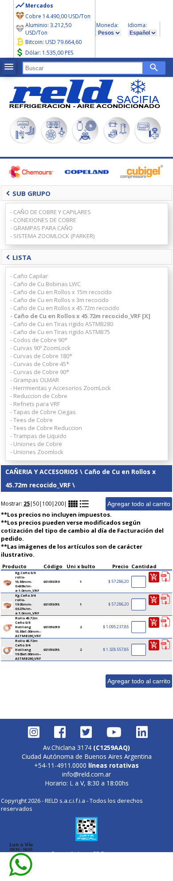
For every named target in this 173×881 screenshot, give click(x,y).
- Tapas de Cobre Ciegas (43, 412)
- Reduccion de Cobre (38, 396)
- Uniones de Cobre (36, 444)
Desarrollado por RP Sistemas (86, 853)
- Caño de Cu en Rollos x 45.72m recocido (64, 308)
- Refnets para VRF (35, 404)
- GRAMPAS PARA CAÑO (41, 228)
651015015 (51, 604)
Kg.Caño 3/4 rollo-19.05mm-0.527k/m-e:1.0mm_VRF (27, 604)
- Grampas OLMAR (34, 380)
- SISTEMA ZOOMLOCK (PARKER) (52, 236)
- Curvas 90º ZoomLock (40, 348)
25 (27, 503)
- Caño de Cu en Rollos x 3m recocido (59, 300)
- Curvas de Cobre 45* (39, 364)
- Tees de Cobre (31, 420)
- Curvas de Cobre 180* (41, 356)
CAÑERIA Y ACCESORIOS (41, 471)
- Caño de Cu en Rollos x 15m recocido (61, 292)
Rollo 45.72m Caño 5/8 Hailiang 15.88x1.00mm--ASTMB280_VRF (28, 627)
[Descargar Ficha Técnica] (165, 577)
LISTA (18, 257)
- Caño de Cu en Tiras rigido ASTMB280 (61, 324)
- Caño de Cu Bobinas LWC (45, 284)
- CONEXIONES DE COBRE (43, 220)
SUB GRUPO (28, 193)
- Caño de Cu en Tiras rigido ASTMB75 (60, 332)
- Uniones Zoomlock (36, 452)
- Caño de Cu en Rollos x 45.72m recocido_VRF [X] (80, 316)
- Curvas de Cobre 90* (39, 372)
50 (36, 503)
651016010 (51, 627)
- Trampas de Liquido (38, 436)
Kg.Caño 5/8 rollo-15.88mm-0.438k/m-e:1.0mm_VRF (27, 581)
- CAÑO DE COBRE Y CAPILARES (50, 212)
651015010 (51, 581)
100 (46, 503)
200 (59, 503)
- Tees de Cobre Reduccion (46, 428)
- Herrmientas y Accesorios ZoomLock (60, 388)
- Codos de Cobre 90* (38, 340)
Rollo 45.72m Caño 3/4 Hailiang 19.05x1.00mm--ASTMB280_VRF (28, 649)
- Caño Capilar (29, 276)
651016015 (51, 649)
